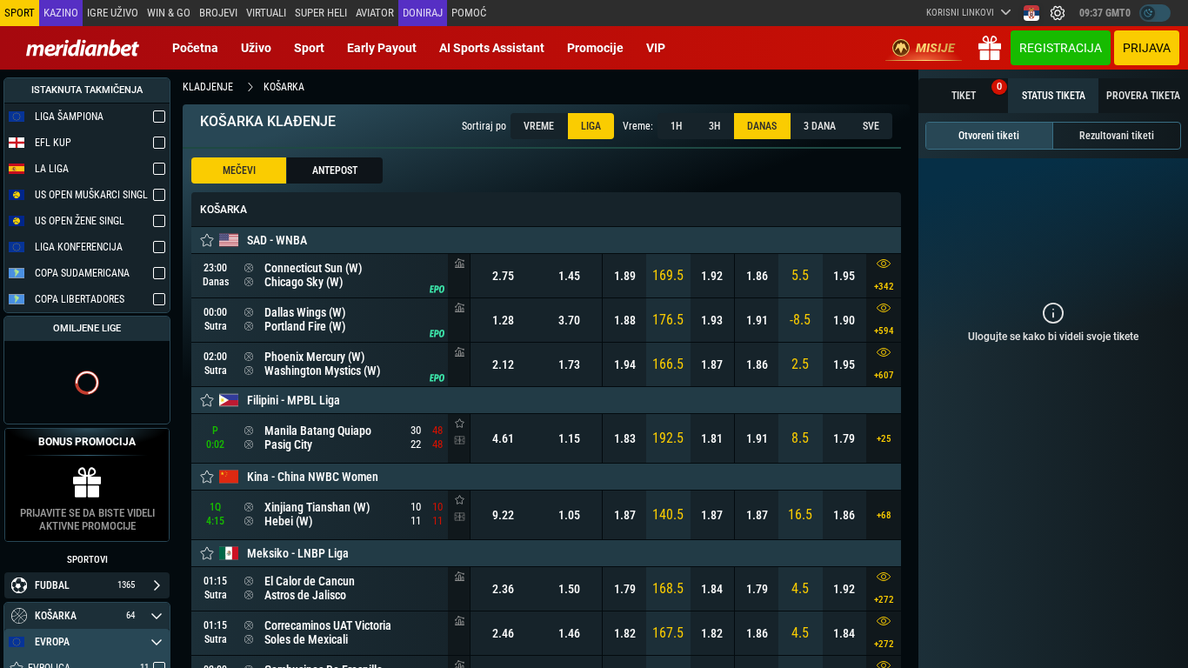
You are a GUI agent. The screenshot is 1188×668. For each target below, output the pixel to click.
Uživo (256, 48)
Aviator (375, 12)
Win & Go (168, 12)
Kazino (60, 12)
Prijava (1147, 48)
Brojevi (218, 12)
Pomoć (468, 12)
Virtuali (266, 12)
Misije (935, 48)
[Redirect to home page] (82, 48)
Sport (309, 48)
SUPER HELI (321, 12)
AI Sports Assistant (491, 48)
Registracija (1060, 48)
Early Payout (382, 48)
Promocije (595, 48)
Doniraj (423, 12)
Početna (195, 48)
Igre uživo (112, 12)
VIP (655, 48)
